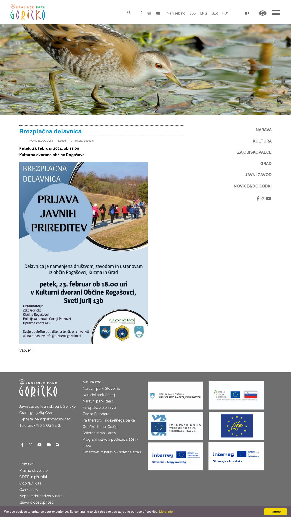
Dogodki (63, 140)
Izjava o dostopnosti (36, 502)
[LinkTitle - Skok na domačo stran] (28, 12)
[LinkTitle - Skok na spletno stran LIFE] (236, 424)
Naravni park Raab (98, 401)
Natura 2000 (93, 382)
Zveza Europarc (96, 414)
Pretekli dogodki (84, 140)
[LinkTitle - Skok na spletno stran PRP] (236, 394)
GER (214, 13)
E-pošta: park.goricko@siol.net (44, 419)
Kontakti (26, 464)
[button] (263, 13)
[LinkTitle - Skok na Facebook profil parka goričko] (141, 13)
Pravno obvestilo (33, 470)
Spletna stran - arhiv (99, 433)
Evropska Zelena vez (100, 407)
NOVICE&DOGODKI (41, 140)
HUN (225, 13)
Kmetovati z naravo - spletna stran (112, 452)
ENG (203, 13)
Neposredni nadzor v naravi (42, 496)
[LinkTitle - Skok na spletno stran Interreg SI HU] (175, 455)
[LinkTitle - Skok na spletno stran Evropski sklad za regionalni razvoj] (176, 424)
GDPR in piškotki (33, 477)
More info (166, 511)
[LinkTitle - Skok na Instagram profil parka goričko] (149, 13)
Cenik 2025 (28, 489)
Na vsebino (176, 13)
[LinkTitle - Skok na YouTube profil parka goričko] (158, 13)
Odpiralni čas (30, 483)
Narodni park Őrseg (99, 395)
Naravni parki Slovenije (101, 388)
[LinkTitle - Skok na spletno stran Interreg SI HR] (236, 455)
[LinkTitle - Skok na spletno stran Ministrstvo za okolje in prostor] (175, 394)
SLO (193, 13)
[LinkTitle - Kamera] (49, 444)
